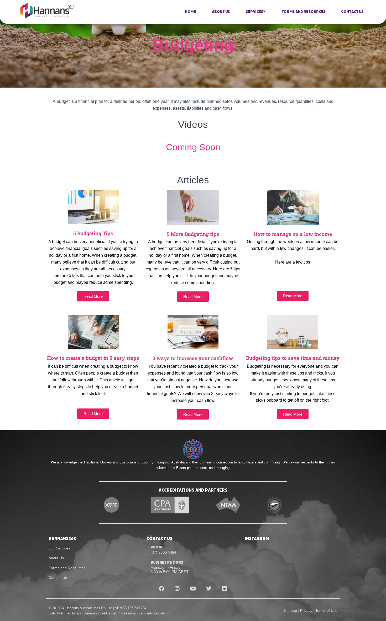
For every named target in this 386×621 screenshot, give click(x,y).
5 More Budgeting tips (193, 234)
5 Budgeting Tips (93, 233)
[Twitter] (209, 588)
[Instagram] (177, 588)
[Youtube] (193, 588)
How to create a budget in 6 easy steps (93, 358)
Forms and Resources (303, 11)
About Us (221, 11)
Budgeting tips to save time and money (293, 358)
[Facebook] (161, 588)
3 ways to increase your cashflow (193, 358)
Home (190, 11)
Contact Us (352, 11)
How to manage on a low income (292, 234)
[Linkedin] (224, 588)
